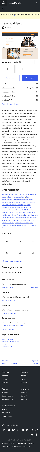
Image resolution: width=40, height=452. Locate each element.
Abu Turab (8, 27)
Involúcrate (25, 389)
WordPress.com (8, 406)
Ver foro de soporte (8, 300)
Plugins (23, 379)
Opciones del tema (8, 223)
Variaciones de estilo (27, 220)
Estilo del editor (31, 202)
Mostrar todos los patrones (12, 261)
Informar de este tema (9, 313)
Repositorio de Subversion (10, 341)
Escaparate (25, 372)
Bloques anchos (7, 228)
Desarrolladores (7, 396)
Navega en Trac (7, 344)
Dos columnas (31, 225)
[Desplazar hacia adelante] (36, 62)
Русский (20, 325)
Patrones (24, 383)
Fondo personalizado (18, 197)
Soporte (5, 392)
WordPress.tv (7, 399)
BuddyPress (7, 416)
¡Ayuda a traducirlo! (20, 16)
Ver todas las (34, 287)
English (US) (6, 325)
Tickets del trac (7, 346)
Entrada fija (16, 220)
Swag (24, 399)
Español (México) (13, 425)
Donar (24, 396)
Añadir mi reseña (7, 287)
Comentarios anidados (22, 223)
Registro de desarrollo (9, 339)
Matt (4, 409)
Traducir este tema (8, 329)
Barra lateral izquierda (30, 212)
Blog (9, 197)
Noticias (4, 215)
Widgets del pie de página (18, 207)
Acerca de (5, 372)
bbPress (6, 413)
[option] (7, 241)
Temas (4, 9)
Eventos (24, 392)
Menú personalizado (18, 202)
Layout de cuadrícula (15, 212)
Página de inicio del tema (10, 104)
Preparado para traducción (17, 225)
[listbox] (20, 247)
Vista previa (10, 78)
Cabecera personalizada (21, 199)
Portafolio (20, 215)
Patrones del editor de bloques (12, 194)
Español (13, 325)
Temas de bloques (15, 210)
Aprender (5, 389)
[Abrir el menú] (37, 3)
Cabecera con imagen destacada (12, 205)
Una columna (12, 215)
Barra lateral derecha (31, 215)
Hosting (4, 379)
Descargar (30, 78)
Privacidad (6, 383)
